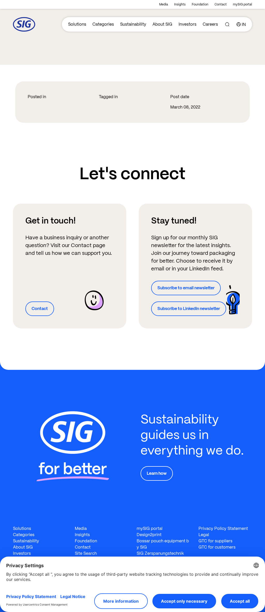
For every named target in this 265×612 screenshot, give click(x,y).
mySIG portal (242, 4)
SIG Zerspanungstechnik (160, 553)
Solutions (77, 24)
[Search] (227, 24)
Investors (187, 24)
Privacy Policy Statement (223, 528)
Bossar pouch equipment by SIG (163, 544)
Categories (103, 24)
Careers (210, 24)
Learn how (157, 473)
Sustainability (133, 24)
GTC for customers (216, 547)
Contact (221, 4)
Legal (203, 534)
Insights (180, 4)
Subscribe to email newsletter (186, 288)
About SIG (162, 24)
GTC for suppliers (215, 541)
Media (163, 4)
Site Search (86, 553)
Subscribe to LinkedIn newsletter (188, 308)
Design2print (149, 534)
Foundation (200, 4)
